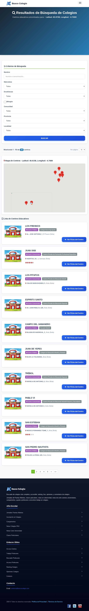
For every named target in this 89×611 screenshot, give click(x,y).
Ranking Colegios (12, 567)
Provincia (7, 116)
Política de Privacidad (39, 602)
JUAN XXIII (30, 250)
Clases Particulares (13, 535)
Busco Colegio (19, 3)
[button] (26, 203)
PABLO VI (30, 398)
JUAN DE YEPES (33, 349)
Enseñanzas (8, 92)
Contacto (9, 576)
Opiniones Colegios (13, 571)
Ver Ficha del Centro (75, 239)
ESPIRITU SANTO (34, 299)
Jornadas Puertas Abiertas (15, 512)
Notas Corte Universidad (14, 531)
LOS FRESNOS (32, 226)
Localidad (7, 126)
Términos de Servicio (55, 602)
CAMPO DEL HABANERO (37, 324)
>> (55, 471)
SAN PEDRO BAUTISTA (36, 447)
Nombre (7, 72)
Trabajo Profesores (12, 553)
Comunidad (8, 106)
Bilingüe (9, 101)
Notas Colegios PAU (13, 526)
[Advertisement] (44, 35)
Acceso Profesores (13, 562)
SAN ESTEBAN (32, 422)
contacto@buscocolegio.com (20, 588)
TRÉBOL (29, 373)
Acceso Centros (12, 549)
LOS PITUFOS (32, 275)
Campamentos (11, 521)
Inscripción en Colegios (14, 517)
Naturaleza (8, 82)
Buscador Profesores (13, 558)
